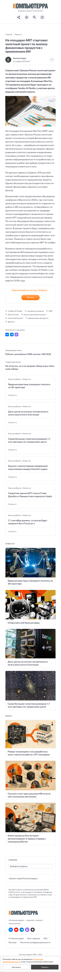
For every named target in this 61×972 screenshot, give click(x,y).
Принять (44, 967)
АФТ (51, 311)
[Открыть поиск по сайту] (34, 17)
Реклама (12, 942)
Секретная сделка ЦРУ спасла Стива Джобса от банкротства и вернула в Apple (30, 494)
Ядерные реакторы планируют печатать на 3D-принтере (29, 386)
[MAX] (27, 930)
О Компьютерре (16, 938)
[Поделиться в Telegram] (12, 334)
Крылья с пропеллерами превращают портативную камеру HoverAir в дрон (28, 467)
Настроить (16, 967)
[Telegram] (22, 930)
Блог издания (33, 938)
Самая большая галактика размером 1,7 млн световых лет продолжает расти (29, 440)
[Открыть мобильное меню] (42, 17)
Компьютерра (19, 58)
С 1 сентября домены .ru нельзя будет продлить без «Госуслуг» (27, 522)
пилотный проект (15, 318)
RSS (45, 938)
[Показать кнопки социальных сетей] (19, 17)
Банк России (13, 314)
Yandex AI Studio (15, 311)
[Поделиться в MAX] (16, 334)
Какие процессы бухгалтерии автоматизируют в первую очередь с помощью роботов (27, 838)
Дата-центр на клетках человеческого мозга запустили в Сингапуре (28, 413)
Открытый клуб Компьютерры (24, 622)
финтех (11, 321)
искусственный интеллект (35, 314)
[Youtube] (16, 930)
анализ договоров (35, 311)
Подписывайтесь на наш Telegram (29, 290)
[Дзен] (32, 930)
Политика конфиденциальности (35, 942)
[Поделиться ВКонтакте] (7, 334)
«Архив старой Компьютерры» (23, 878)
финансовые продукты (38, 318)
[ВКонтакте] (11, 930)
